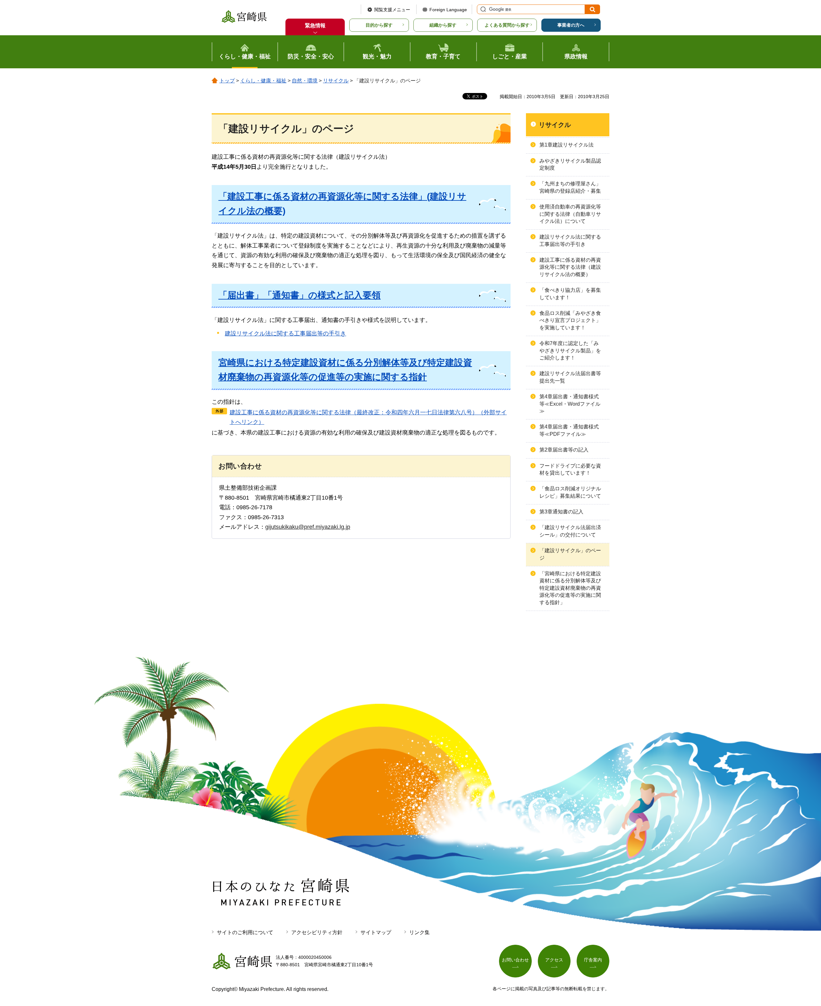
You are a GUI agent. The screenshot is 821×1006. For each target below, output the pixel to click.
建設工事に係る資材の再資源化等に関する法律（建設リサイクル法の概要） (570, 267)
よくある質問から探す (507, 25)
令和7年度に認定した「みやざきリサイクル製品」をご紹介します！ (570, 350)
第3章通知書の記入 (561, 511)
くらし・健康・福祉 (263, 80)
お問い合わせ (515, 959)
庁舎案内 (593, 959)
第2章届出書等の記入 (563, 449)
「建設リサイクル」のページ (570, 554)
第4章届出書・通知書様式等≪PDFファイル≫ (569, 430)
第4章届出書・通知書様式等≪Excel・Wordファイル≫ (569, 404)
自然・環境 (304, 80)
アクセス (554, 959)
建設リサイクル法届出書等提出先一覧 (570, 377)
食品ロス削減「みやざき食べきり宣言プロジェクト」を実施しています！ (570, 320)
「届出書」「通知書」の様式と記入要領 (299, 295)
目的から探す (379, 25)
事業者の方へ (570, 25)
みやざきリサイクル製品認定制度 (570, 164)
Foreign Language (448, 9)
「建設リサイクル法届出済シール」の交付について (570, 531)
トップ (227, 80)
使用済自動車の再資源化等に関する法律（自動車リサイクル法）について (570, 214)
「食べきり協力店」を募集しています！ (570, 293)
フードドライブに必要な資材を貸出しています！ (570, 469)
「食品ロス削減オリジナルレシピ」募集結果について (570, 492)
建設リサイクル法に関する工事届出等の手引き (285, 333)
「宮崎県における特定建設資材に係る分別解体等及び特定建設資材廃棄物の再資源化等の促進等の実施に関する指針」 (570, 588)
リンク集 (419, 932)
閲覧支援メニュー (392, 9)
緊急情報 (315, 25)
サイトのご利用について (245, 932)
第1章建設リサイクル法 (566, 145)
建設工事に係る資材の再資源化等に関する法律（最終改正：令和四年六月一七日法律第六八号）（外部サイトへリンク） (368, 417)
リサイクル (336, 80)
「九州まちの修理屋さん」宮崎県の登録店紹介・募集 (570, 187)
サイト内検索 (482, 9)
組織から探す (442, 25)
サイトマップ (375, 932)
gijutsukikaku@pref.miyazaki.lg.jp (307, 527)
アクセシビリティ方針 (317, 932)
